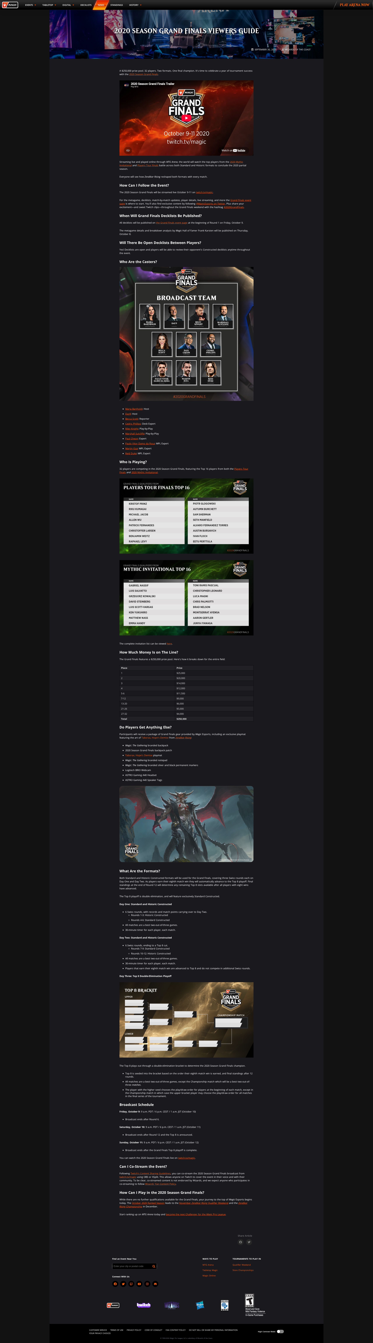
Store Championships (243, 1270)
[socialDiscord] (155, 1284)
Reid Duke (131, 453)
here (169, 643)
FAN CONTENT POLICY (175, 1330)
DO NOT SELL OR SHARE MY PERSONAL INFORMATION (213, 1330)
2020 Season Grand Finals (143, 74)
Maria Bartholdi (133, 408)
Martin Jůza (131, 448)
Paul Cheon (131, 438)
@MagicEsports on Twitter (210, 203)
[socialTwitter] (123, 1284)
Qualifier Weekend (242, 1264)
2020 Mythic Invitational (144, 472)
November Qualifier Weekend (203, 1203)
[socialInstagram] (147, 1284)
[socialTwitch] (131, 1284)
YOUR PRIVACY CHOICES (100, 1333)
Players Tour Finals (147, 165)
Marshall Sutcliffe (134, 433)
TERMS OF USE (116, 1330)
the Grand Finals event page (171, 222)
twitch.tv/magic (204, 192)
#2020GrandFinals (234, 207)
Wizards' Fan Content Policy (160, 1184)
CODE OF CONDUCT (153, 1330)
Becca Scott (131, 418)
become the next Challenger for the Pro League (196, 1214)
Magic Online (209, 1275)
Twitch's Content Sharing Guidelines (151, 1173)
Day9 (128, 413)
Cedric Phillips (133, 423)
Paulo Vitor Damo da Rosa (140, 443)
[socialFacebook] (115, 1284)
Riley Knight (131, 428)
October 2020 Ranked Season (148, 1203)
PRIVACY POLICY (134, 1330)
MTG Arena (208, 1264)
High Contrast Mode (266, 1331)
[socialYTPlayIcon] (139, 1284)
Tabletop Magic (210, 1270)
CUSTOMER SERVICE (98, 1330)
